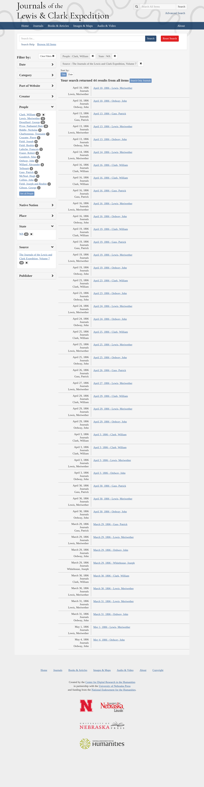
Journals (38, 25)
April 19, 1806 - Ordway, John (110, 267)
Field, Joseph (26, 141)
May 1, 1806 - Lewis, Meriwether (111, 627)
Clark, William (27, 114)
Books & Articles (58, 25)
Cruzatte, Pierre (27, 137)
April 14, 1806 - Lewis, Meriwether (112, 152)
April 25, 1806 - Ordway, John (110, 357)
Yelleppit (24, 168)
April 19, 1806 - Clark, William (110, 229)
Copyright (157, 670)
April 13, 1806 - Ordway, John (110, 139)
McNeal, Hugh (27, 175)
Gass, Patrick (26, 172)
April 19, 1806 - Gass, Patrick (109, 241)
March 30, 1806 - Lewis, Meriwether (113, 588)
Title (64, 74)
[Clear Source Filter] (26, 262)
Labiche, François (29, 149)
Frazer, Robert (27, 152)
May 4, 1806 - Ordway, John (109, 639)
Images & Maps (83, 25)
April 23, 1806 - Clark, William (110, 280)
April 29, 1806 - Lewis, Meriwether (112, 408)
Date (70, 74)
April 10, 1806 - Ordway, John (110, 100)
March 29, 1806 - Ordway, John (110, 550)
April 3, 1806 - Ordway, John (109, 472)
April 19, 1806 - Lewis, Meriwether (112, 254)
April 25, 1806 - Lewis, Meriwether (112, 344)
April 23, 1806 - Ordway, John (110, 293)
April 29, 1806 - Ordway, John (110, 421)
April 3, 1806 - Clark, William (109, 434)
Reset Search (170, 38)
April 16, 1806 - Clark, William (110, 165)
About (181, 25)
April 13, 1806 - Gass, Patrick (109, 113)
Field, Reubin (26, 145)
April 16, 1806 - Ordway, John (110, 216)
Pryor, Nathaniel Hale (31, 125)
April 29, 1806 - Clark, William (110, 396)
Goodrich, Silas (27, 156)
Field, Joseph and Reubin (33, 183)
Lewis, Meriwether (29, 118)
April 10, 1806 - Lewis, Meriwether (112, 87)
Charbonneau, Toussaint (32, 133)
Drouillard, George (29, 122)
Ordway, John (26, 160)
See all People (26, 193)
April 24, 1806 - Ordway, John (110, 318)
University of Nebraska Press (115, 686)
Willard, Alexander (29, 164)
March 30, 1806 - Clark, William (111, 575)
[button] (93, 56)
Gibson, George (27, 187)
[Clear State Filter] (31, 234)
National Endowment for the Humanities (114, 689)
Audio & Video (106, 25)
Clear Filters (46, 56)
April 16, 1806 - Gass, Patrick (109, 190)
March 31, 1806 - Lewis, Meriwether (113, 601)
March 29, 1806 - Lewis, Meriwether (113, 537)
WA (21, 233)
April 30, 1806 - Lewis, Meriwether (112, 498)
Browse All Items (46, 44)
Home (25, 25)
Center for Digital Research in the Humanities (110, 682)
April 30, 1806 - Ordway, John (110, 511)
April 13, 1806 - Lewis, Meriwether (112, 126)
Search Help (27, 44)
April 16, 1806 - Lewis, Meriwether (112, 203)
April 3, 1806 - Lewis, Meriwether (112, 460)
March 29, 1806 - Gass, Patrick (110, 524)
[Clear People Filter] (43, 114)
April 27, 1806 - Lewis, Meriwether (112, 383)
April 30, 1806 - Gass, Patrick (109, 485)
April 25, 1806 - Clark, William (110, 331)
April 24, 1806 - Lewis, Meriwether (112, 306)
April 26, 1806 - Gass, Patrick (109, 370)
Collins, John (26, 179)
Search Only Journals (141, 80)
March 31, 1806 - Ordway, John (110, 614)
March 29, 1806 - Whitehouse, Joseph (114, 562)
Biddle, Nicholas (28, 129)
